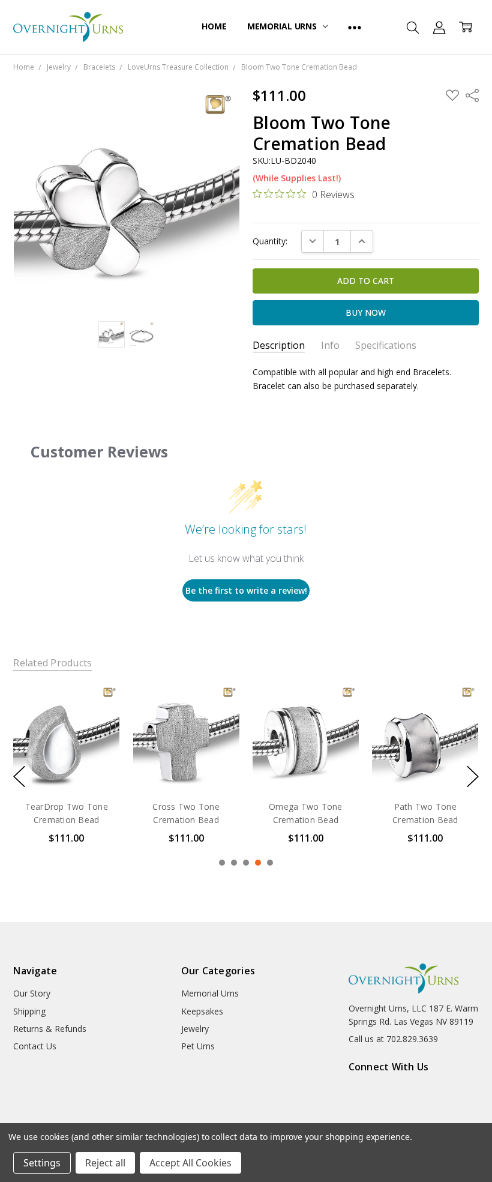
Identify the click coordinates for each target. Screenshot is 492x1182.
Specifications (385, 345)
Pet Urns (198, 1046)
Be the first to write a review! (246, 590)
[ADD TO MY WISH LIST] (98, 724)
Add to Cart (66, 738)
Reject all (105, 1162)
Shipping (29, 1011)
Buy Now (66, 765)
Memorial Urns (283, 26)
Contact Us (34, 1046)
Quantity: (270, 241)
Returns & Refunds (49, 1028)
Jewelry (195, 1028)
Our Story (31, 993)
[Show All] (354, 27)
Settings (42, 1162)
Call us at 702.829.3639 (393, 1039)
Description (279, 345)
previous (19, 776)
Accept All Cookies (190, 1162)
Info (330, 345)
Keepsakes (202, 1011)
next (472, 776)
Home (214, 26)
